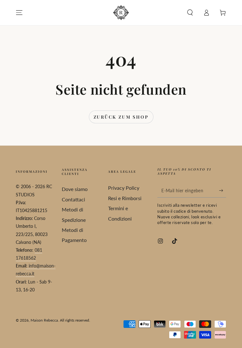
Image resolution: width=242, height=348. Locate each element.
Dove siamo (75, 189)
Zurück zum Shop (121, 117)
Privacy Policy (123, 188)
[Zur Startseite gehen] (121, 12)
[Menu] (19, 13)
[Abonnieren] (222, 190)
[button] (190, 13)
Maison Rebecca (44, 320)
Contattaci (73, 199)
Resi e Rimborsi (124, 198)
